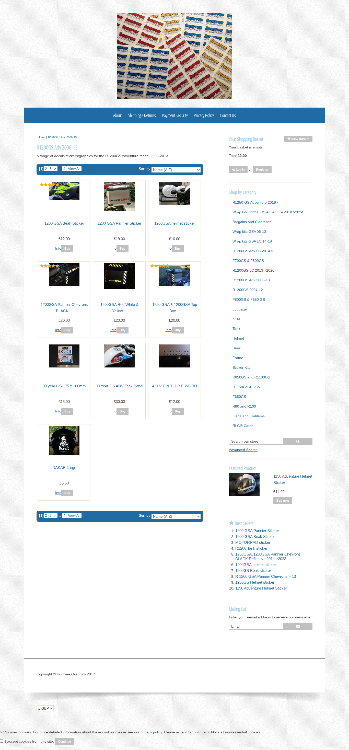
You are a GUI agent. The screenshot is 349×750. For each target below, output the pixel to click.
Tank (236, 329)
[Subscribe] (297, 626)
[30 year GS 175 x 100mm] (64, 366)
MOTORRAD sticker (252, 542)
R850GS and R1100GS (251, 377)
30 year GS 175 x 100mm (64, 386)
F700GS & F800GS (248, 261)
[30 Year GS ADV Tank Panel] (119, 366)
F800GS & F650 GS (248, 299)
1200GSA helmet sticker (174, 223)
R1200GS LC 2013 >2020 (253, 270)
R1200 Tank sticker (251, 548)
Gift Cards (244, 426)
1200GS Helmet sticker (254, 582)
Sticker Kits (241, 367)
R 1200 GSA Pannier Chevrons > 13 (265, 576)
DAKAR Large (64, 467)
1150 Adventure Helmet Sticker (261, 588)
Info (58, 248)
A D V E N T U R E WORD (174, 386)
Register (262, 169)
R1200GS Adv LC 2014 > (252, 251)
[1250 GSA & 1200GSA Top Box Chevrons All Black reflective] (174, 285)
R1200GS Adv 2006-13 (62, 137)
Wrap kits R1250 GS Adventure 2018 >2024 (267, 212)
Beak (236, 348)
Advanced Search (243, 450)
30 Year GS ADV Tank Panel (119, 386)
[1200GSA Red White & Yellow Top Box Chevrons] (119, 287)
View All (74, 169)
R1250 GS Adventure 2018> (255, 202)
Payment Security (175, 115)
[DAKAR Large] (64, 454)
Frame (237, 358)
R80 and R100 (244, 406)
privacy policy (151, 732)
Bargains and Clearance (252, 222)
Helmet (238, 338)
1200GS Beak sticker (253, 570)
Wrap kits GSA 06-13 (249, 231)
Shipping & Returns (142, 115)
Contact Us (228, 115)
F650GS (239, 397)
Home (41, 137)
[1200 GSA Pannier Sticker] (119, 210)
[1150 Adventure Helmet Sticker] (244, 495)
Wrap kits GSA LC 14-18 (252, 241)
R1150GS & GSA (246, 387)
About (117, 115)
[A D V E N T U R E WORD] (174, 366)
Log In (240, 169)
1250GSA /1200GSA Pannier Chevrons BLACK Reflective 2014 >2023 (268, 556)
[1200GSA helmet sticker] (174, 203)
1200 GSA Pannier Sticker (119, 223)
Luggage (239, 309)
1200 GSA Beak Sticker (64, 223)
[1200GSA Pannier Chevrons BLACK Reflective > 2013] (64, 285)
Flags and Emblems (248, 416)
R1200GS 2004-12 (247, 290)
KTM (236, 319)
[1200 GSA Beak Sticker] (64, 199)
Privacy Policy (204, 115)
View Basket (299, 139)
